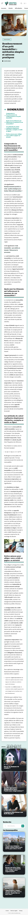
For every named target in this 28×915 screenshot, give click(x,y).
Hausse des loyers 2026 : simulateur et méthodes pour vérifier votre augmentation (13, 869)
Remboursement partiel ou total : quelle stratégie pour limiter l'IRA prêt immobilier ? (13, 188)
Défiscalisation (8, 810)
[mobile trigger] (2, 3)
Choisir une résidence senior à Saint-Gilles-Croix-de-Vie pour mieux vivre (14, 847)
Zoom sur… (14, 747)
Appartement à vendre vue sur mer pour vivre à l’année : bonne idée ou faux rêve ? (13, 892)
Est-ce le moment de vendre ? (11, 767)
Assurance (7, 785)
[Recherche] (21, 3)
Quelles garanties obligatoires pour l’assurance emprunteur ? (13, 789)
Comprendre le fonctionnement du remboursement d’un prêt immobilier (13, 116)
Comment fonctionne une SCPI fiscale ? (13, 813)
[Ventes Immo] (10, 3)
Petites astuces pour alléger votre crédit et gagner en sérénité (14, 135)
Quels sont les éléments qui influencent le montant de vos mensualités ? (14, 122)
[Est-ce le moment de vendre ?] (14, 760)
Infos (6, 764)
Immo (8, 865)
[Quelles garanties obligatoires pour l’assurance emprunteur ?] (14, 782)
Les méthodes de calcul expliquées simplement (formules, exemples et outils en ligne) (14, 129)
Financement (7, 39)
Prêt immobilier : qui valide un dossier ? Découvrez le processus (12, 249)
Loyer (8, 844)
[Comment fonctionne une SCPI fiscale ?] (14, 805)
